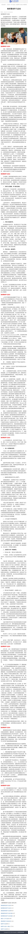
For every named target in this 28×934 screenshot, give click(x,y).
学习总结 (13, 4)
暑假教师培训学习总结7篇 (6, 913)
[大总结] (14, 1)
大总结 (8, 4)
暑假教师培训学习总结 (6, 905)
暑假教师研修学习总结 (6, 910)
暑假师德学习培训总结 (6, 921)
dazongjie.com (15, 932)
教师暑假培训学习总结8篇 (6, 915)
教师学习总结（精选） (6, 926)
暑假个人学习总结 (5, 918)
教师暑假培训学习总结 (6, 908)
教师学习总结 (19, 4)
